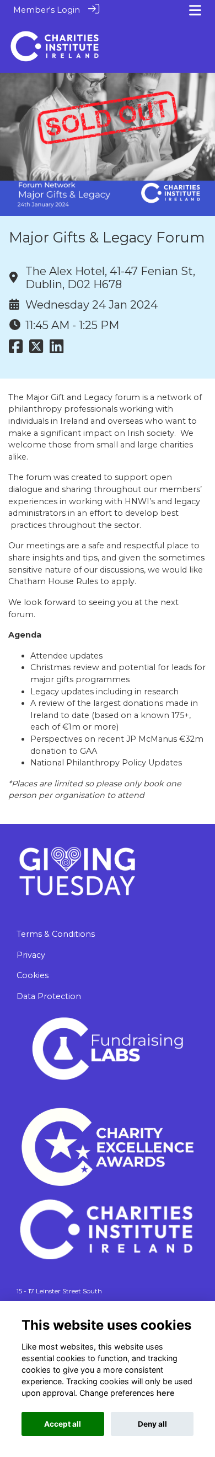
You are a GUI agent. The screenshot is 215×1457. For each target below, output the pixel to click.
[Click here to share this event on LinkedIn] (56, 349)
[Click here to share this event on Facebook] (16, 349)
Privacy (31, 955)
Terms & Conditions (56, 934)
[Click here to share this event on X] (36, 349)
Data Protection (49, 996)
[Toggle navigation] (195, 10)
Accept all (62, 1424)
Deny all (152, 1424)
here (166, 1392)
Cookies (33, 975)
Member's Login (46, 10)
